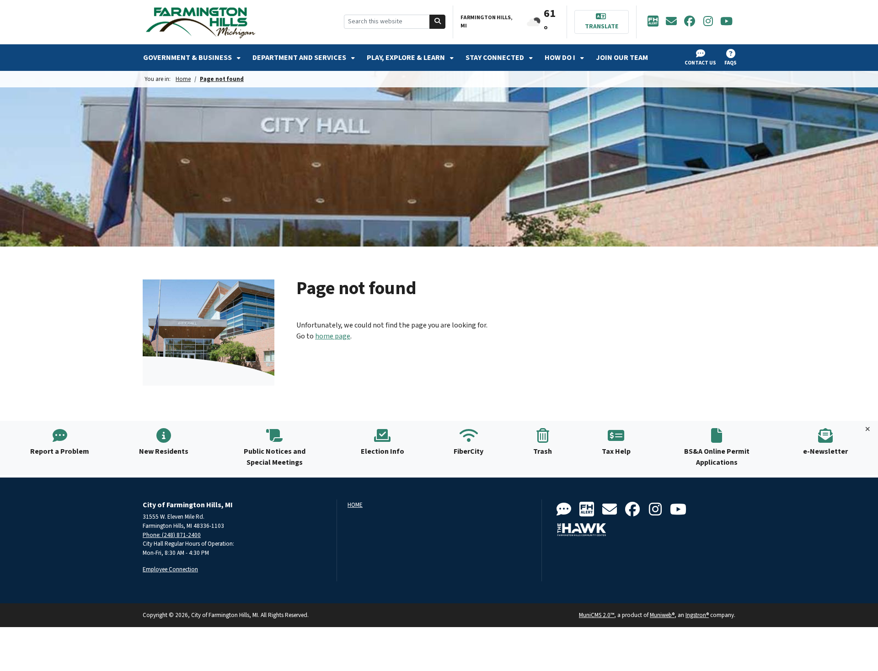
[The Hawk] (581, 529)
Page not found (222, 79)
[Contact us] (563, 509)
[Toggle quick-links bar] (867, 429)
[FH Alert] (653, 22)
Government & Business (188, 58)
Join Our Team (622, 58)
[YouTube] (726, 22)
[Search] (437, 22)
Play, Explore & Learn (406, 58)
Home (183, 79)
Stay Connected (495, 58)
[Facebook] (689, 22)
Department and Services (300, 58)
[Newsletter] (671, 22)
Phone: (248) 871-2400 (172, 535)
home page (332, 336)
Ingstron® (697, 615)
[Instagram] (708, 22)
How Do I (561, 58)
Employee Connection (170, 569)
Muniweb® (662, 615)
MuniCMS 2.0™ (596, 615)
